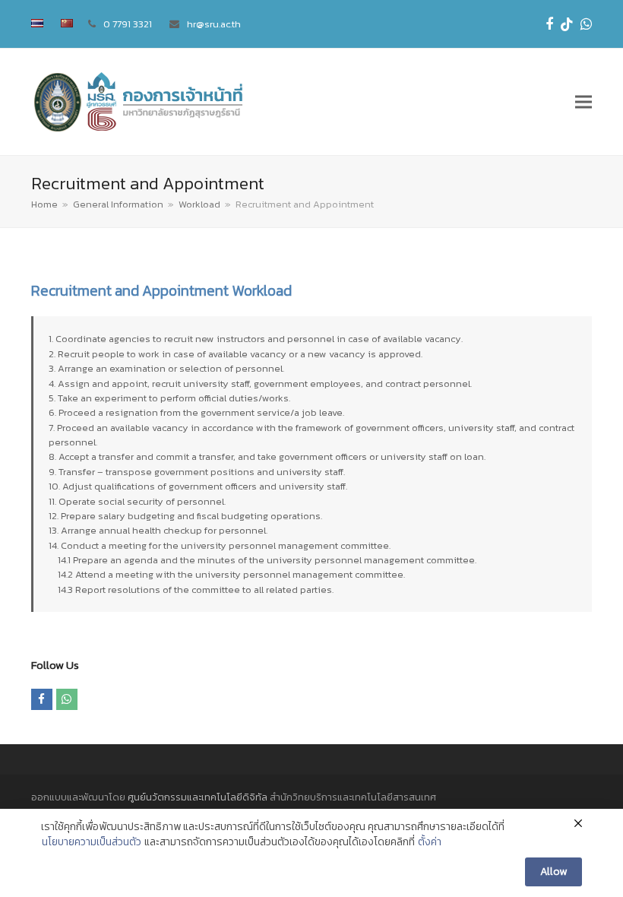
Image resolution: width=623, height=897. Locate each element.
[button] (583, 102)
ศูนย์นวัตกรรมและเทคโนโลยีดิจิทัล (197, 797)
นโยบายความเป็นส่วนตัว (91, 842)
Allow (553, 872)
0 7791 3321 (127, 24)
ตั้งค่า (429, 842)
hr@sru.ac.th (214, 24)
